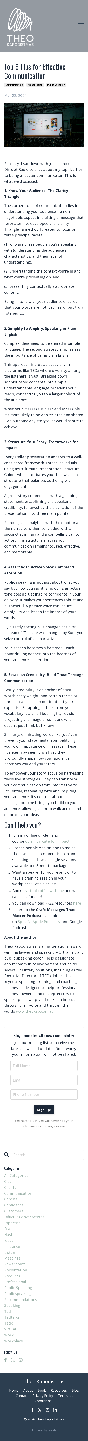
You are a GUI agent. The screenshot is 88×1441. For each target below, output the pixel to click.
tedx (8, 1323)
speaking (12, 1305)
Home (13, 1390)
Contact (22, 1395)
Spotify (24, 921)
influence (12, 1246)
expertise (12, 1222)
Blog (75, 1390)
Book (42, 1390)
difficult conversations (24, 1216)
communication (14, 84)
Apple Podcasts (46, 921)
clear (8, 1181)
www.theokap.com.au (35, 1011)
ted (7, 1311)
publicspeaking (17, 1293)
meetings (12, 1258)
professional (15, 1281)
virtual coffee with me (44, 890)
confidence (14, 1205)
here (77, 903)
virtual (10, 1329)
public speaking (56, 84)
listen (9, 1252)
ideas (8, 1240)
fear (8, 1228)
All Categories (16, 1175)
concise (11, 1199)
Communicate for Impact (47, 841)
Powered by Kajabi (44, 1430)
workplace (13, 1340)
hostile (10, 1234)
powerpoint (14, 1264)
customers (13, 1210)
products (12, 1275)
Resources (59, 1390)
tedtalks (11, 1317)
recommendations (20, 1299)
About (28, 1390)
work (9, 1335)
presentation (35, 84)
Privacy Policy (43, 1395)
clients (10, 1187)
